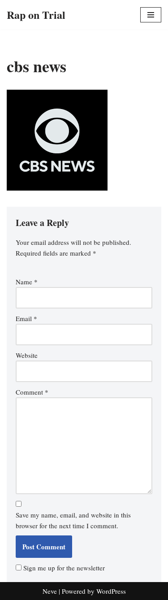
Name (27, 281)
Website (27, 355)
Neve (50, 591)
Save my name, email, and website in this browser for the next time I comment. (73, 520)
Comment (32, 391)
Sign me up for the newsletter (63, 567)
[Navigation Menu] (150, 14)
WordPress (111, 591)
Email (26, 318)
